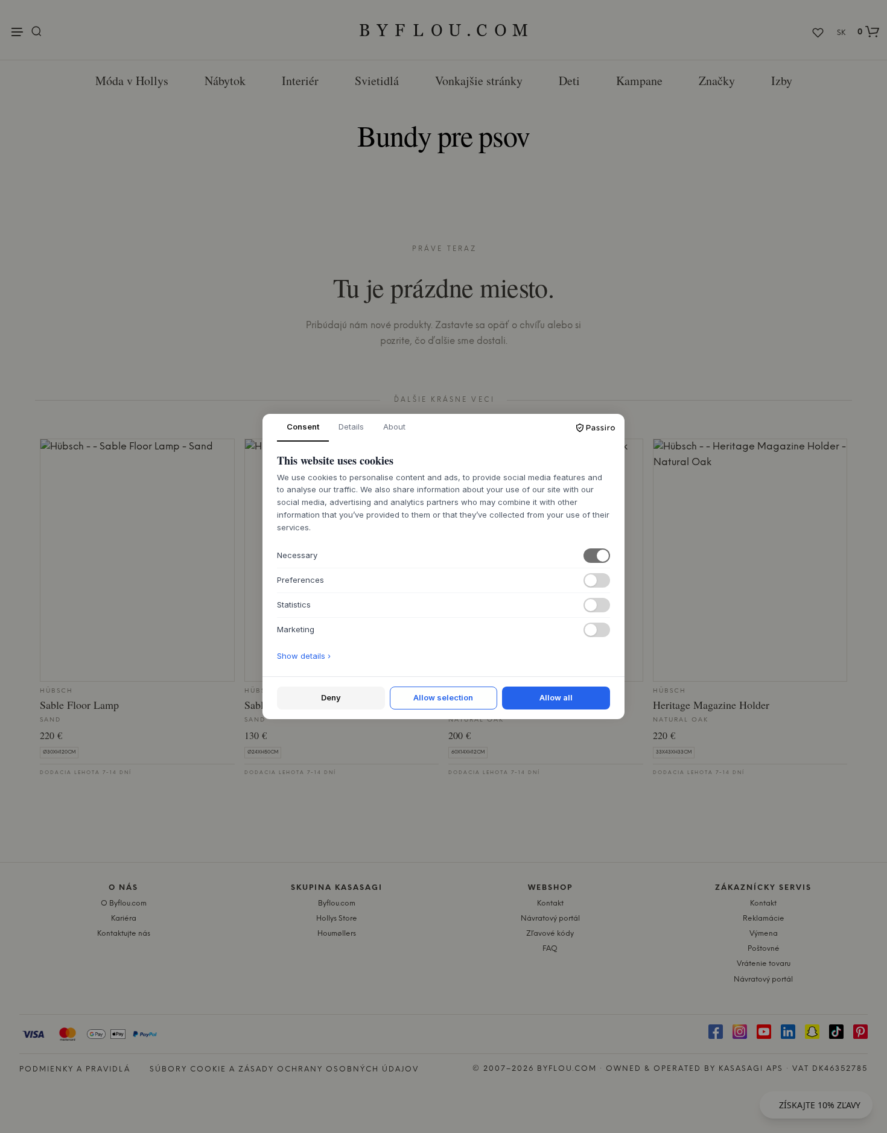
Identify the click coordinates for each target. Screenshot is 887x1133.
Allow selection (443, 697)
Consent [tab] (303, 426)
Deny (331, 697)
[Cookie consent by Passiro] (595, 428)
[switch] (596, 555)
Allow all (556, 697)
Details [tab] (351, 426)
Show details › (304, 656)
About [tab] (394, 426)
